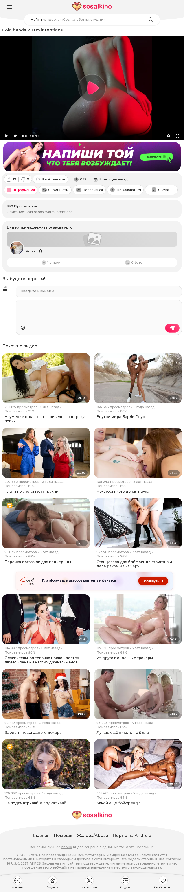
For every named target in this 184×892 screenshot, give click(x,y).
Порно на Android (132, 835)
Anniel (31, 251)
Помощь (63, 835)
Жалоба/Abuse (92, 835)
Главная (41, 835)
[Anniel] (92, 239)
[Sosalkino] (92, 6)
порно (66, 847)
